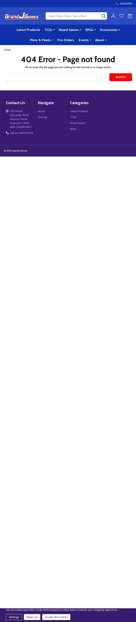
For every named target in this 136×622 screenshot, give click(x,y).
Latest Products (28, 30)
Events (84, 40)
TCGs (48, 30)
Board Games (69, 30)
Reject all (32, 617)
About (99, 40)
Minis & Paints (40, 40)
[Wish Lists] (121, 16)
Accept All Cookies (56, 617)
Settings (14, 617)
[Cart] (130, 16)
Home (7, 49)
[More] (54, 29)
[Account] (113, 16)
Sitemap (42, 117)
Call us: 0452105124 (21, 133)
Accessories (108, 30)
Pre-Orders (65, 40)
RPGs (89, 30)
